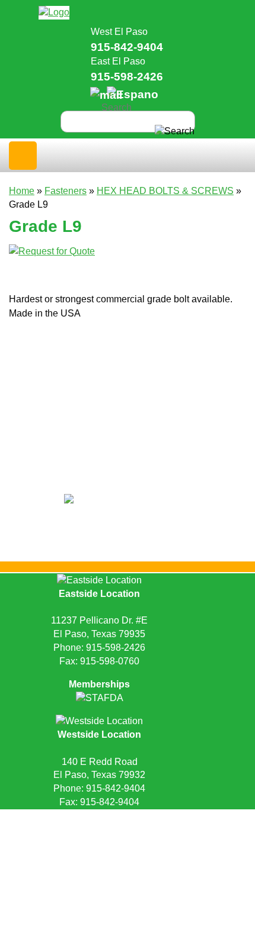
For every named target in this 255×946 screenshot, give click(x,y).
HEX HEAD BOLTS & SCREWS (165, 191)
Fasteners (65, 191)
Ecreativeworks (151, 838)
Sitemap (201, 818)
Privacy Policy (142, 818)
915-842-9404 (127, 47)
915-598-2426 (127, 76)
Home (21, 191)
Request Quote (68, 818)
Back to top (127, 855)
